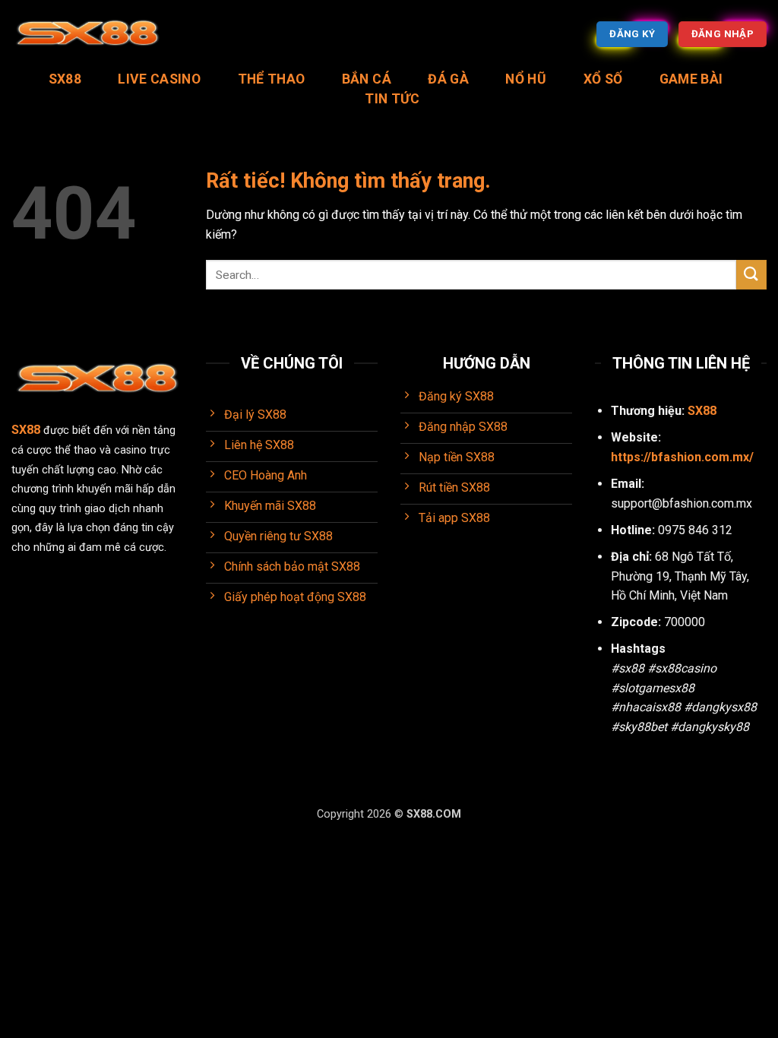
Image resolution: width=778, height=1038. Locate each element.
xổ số (603, 79)
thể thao (271, 79)
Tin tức (392, 98)
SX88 (65, 79)
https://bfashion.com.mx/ (682, 457)
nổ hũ (525, 79)
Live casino (159, 79)
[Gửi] (751, 275)
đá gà (448, 79)
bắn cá (366, 79)
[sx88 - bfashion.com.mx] (87, 34)
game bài (691, 79)
